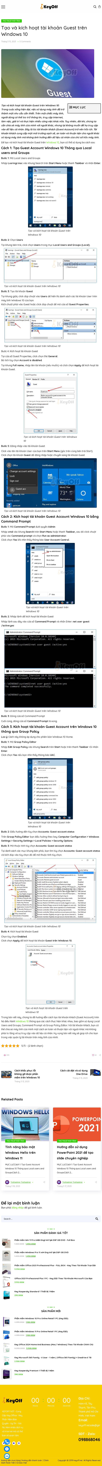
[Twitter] (3, 1443)
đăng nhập (18, 1207)
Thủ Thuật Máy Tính (11, 21)
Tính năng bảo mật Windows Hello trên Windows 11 (20, 1152)
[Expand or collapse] (97, 108)
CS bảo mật (21, 1463)
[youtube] (14, 1443)
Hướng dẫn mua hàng (10, 1460)
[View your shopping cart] (99, 6)
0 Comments (25, 41)
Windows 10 (52, 142)
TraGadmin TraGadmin (20, 1182)
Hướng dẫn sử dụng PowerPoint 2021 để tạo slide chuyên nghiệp (75, 1152)
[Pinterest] (19, 1443)
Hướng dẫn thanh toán (32, 1460)
